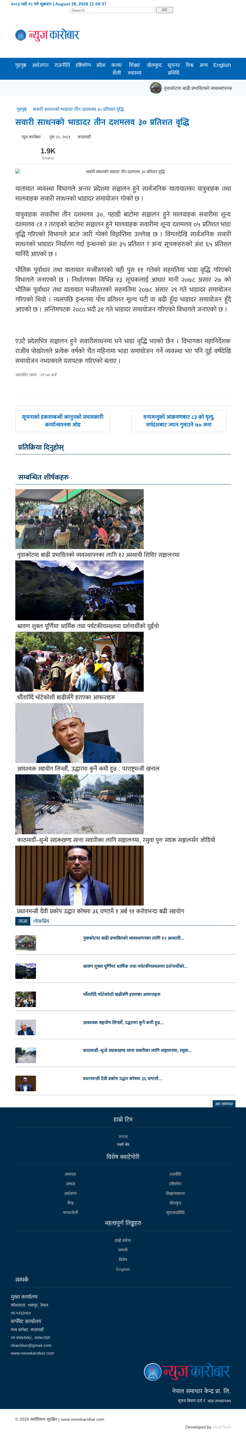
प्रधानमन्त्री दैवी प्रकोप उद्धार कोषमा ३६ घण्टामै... (122, 1078)
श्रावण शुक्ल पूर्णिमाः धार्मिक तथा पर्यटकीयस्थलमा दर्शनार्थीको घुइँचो (88, 626)
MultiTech (222, 1427)
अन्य (204, 65)
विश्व (190, 65)
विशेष (123, 1259)
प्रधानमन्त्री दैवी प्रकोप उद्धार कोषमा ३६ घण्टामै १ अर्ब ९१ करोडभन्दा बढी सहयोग (100, 911)
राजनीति (62, 65)
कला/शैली (116, 69)
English (222, 65)
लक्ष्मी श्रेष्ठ (123, 1144)
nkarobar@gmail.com (31, 1345)
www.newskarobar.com (32, 1353)
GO (164, 10)
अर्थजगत (40, 65)
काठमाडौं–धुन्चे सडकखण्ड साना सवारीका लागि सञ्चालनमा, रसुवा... (137, 1050)
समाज (70, 1183)
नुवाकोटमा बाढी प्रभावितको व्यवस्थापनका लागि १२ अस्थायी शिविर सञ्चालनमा (98, 554)
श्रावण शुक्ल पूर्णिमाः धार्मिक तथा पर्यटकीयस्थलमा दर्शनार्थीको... (135, 966)
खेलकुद (154, 65)
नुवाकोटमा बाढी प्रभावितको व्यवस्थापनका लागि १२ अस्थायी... (133, 938)
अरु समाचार (224, 1103)
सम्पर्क (123, 1250)
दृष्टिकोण (83, 65)
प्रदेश (101, 65)
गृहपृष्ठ (20, 65)
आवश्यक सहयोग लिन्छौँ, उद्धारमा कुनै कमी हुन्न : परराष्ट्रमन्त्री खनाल (88, 768)
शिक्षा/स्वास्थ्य (134, 69)
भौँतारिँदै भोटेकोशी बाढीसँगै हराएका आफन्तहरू (66, 697)
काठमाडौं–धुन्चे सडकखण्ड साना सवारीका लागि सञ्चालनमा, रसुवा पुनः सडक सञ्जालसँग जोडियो (116, 840)
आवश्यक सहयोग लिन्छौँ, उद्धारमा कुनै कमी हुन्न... (123, 1022)
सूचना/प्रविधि (173, 69)
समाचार (70, 1174)
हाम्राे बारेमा (123, 1240)
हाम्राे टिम (123, 1119)
